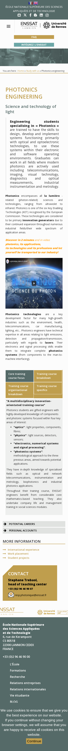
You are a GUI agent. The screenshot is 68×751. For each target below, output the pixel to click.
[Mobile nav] (9, 26)
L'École (14, 664)
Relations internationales (28, 689)
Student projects (18, 557)
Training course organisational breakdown (18, 390)
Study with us (32, 70)
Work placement (18, 553)
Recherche (17, 677)
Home (21, 70)
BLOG (14, 702)
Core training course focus (16, 376)
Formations (18, 670)
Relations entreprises (25, 683)
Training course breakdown (47, 376)
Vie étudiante (19, 695)
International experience (23, 549)
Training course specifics (47, 388)
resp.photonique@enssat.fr (30, 595)
